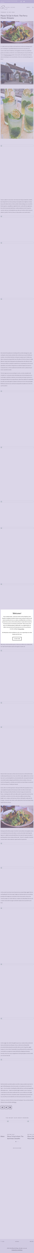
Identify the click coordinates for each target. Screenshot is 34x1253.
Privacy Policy (21, 629)
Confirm (17, 638)
